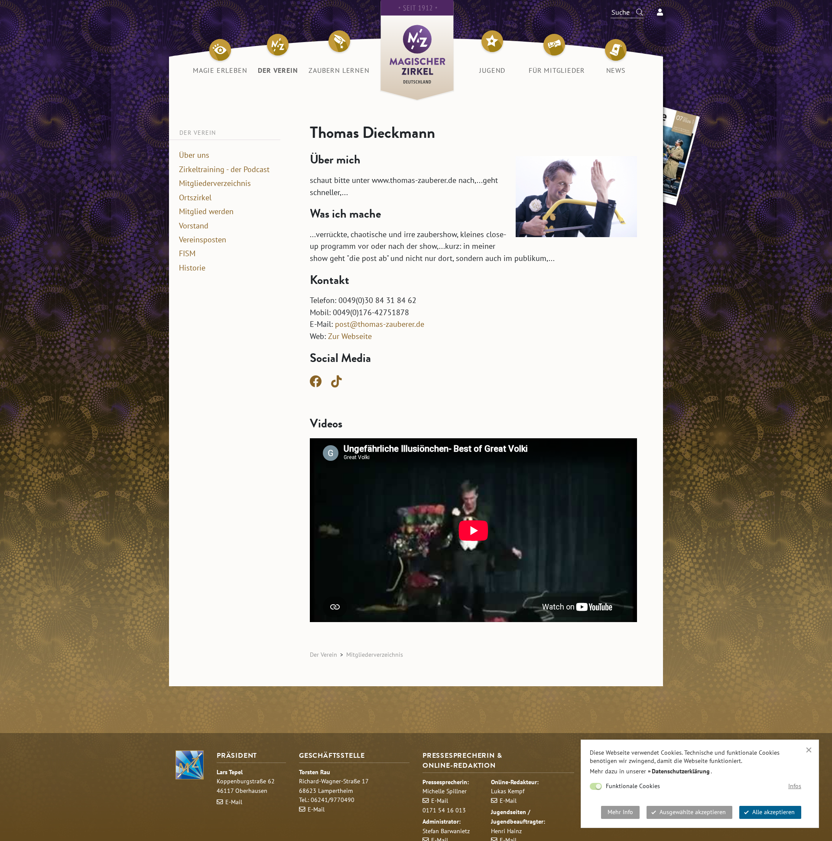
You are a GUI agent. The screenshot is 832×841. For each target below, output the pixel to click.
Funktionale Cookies (633, 786)
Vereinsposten (202, 239)
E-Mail (233, 802)
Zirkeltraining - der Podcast (224, 169)
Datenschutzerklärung (681, 771)
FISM (187, 253)
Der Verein (323, 654)
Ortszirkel (195, 197)
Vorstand (193, 226)
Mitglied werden (206, 211)
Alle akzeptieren (773, 812)
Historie (192, 268)
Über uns (194, 155)
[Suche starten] (635, 12)
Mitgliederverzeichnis (215, 183)
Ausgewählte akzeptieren (693, 812)
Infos (794, 786)
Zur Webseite (350, 336)
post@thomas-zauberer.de (379, 324)
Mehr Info (620, 812)
